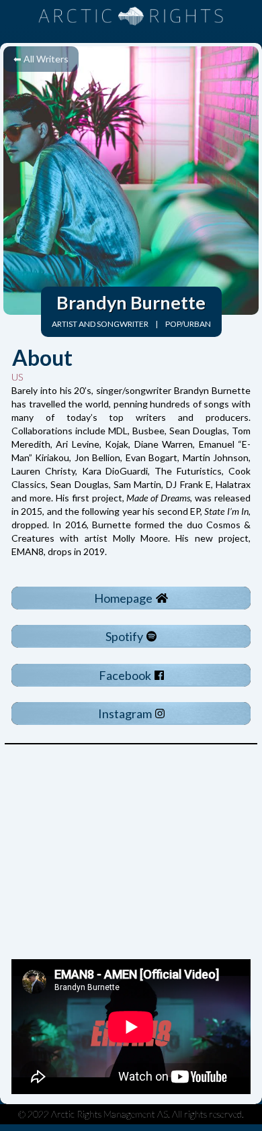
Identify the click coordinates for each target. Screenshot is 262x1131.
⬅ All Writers (41, 58)
